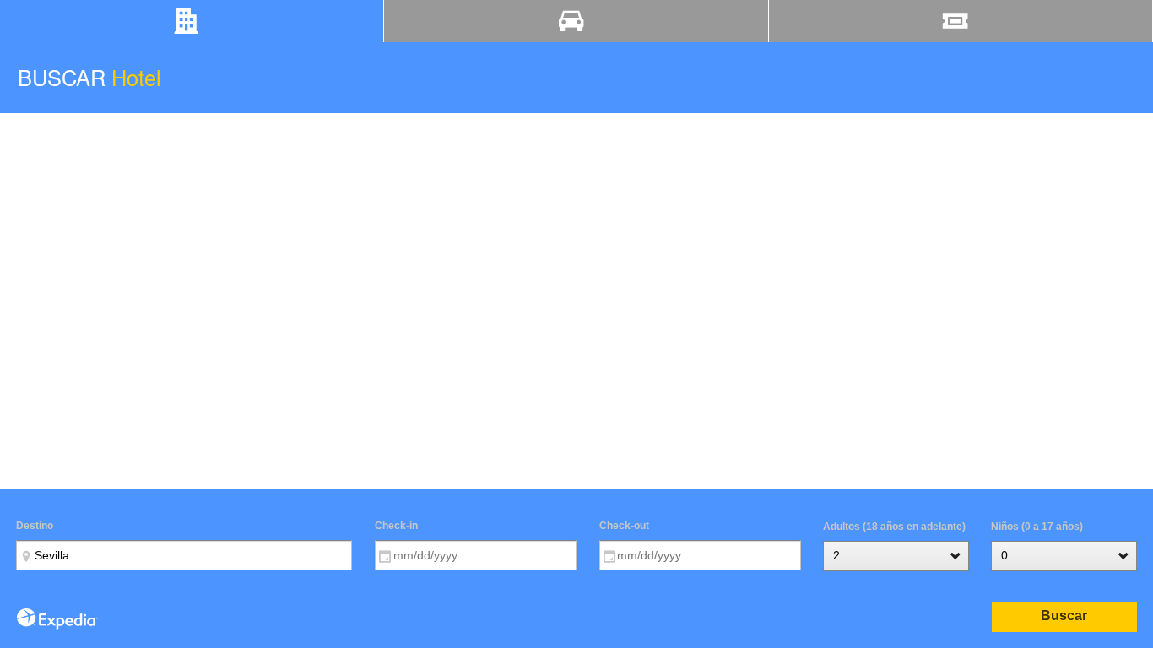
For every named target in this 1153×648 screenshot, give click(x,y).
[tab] (191, 21)
